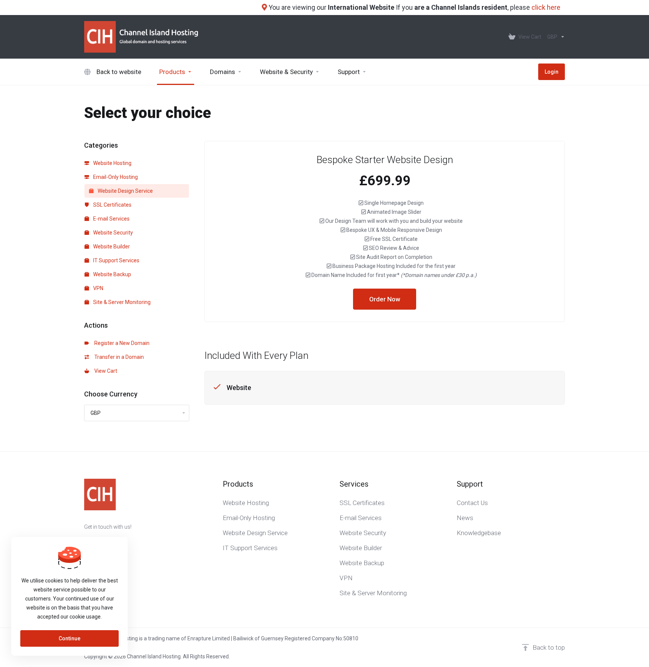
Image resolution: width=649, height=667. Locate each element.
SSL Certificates (111, 205)
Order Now (384, 299)
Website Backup (111, 274)
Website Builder (111, 247)
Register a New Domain (120, 343)
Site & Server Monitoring (121, 302)
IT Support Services (115, 260)
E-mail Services (111, 219)
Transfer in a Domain (118, 357)
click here (545, 7)
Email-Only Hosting (115, 177)
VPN (97, 288)
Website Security (112, 233)
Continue (69, 638)
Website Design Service (125, 191)
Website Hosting (111, 163)
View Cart (104, 371)
